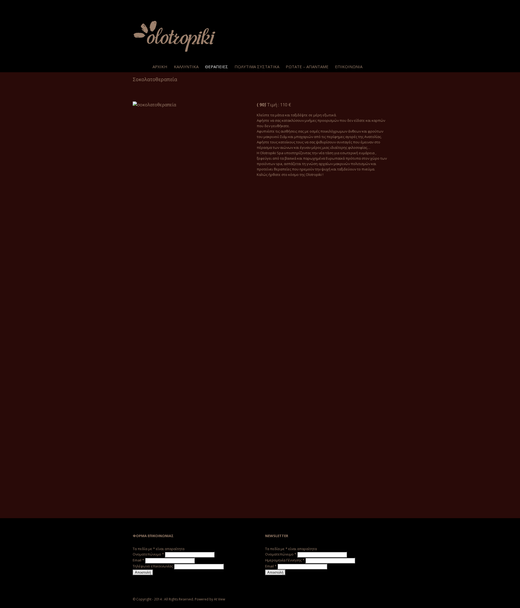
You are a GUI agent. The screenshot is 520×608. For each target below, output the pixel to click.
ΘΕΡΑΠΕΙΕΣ (216, 66)
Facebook (134, 5)
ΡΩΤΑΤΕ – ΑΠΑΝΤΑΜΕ (307, 66)
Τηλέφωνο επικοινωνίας (153, 566)
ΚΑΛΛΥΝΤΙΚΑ (186, 66)
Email (138, 560)
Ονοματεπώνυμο (148, 554)
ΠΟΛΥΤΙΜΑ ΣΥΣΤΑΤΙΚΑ (257, 66)
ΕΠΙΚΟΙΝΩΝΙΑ (348, 66)
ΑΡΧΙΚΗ (159, 66)
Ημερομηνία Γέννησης (284, 560)
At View (219, 599)
